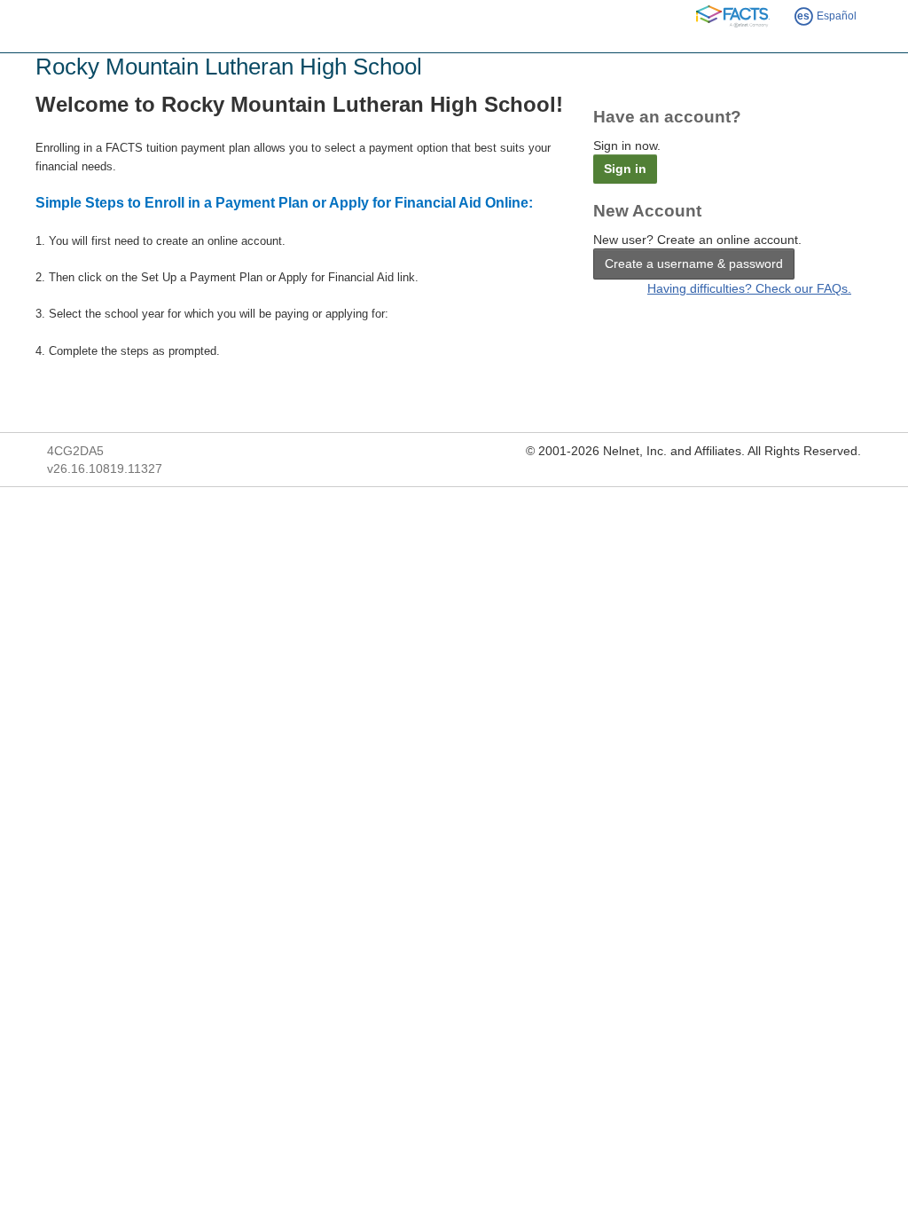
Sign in (625, 168)
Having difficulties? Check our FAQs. (749, 288)
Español (827, 16)
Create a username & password (694, 263)
